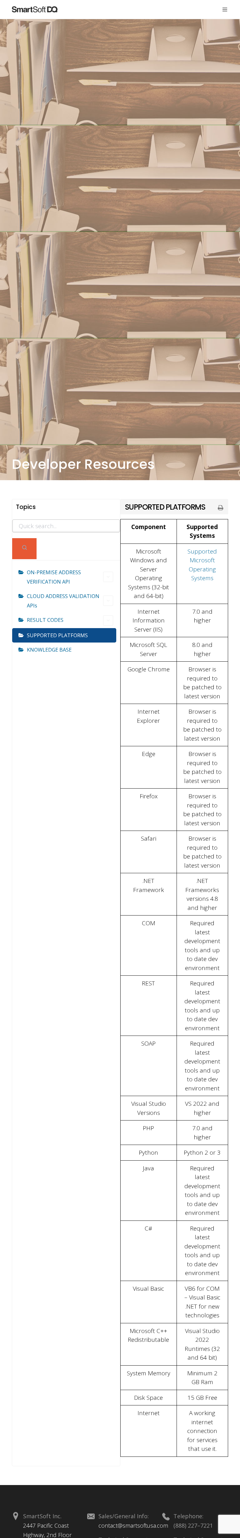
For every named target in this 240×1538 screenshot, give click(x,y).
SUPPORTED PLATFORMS (57, 635)
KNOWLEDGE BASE (49, 649)
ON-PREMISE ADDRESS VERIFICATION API (54, 577)
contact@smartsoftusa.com (133, 1525)
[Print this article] (220, 508)
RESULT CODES (45, 620)
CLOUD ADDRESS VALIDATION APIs (63, 601)
